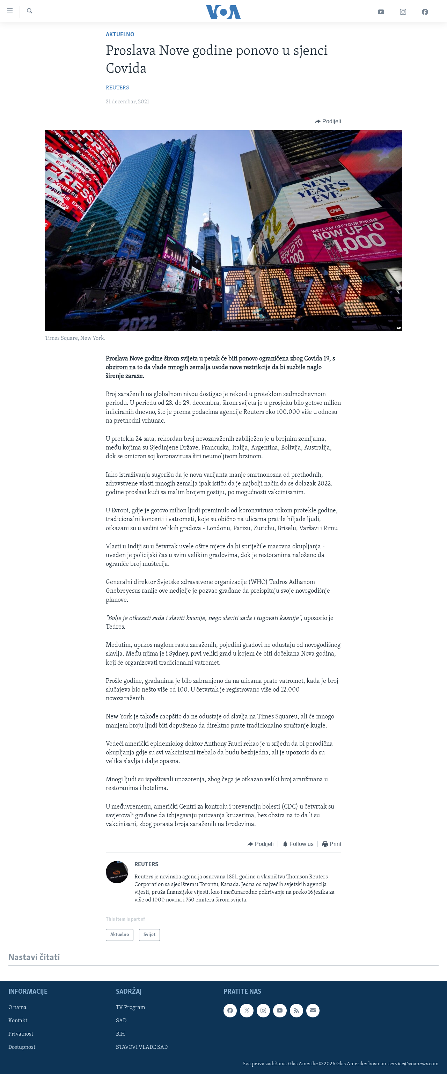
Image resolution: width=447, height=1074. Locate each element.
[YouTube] (381, 12)
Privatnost (20, 1034)
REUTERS (117, 88)
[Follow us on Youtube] (279, 1010)
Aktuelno (120, 35)
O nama (17, 1007)
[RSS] (296, 1010)
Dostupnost (21, 1048)
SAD (121, 1021)
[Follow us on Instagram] (263, 1010)
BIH (120, 1034)
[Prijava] (313, 1010)
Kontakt (17, 1021)
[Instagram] (403, 12)
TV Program (130, 1007)
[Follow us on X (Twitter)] (246, 1010)
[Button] (328, 121)
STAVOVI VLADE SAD (142, 1048)
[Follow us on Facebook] (230, 1010)
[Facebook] (425, 12)
